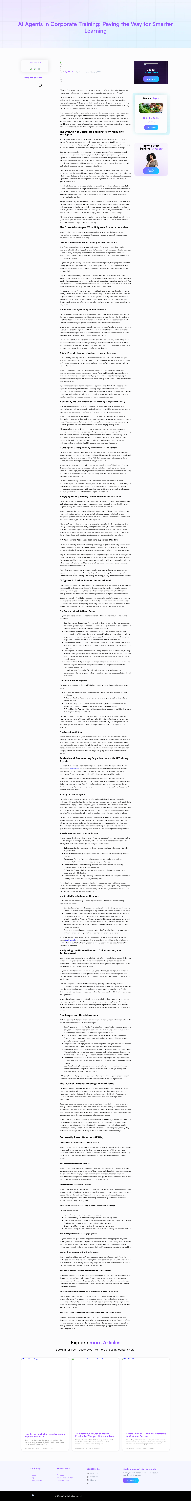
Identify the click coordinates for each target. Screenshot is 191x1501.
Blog (32, 1478)
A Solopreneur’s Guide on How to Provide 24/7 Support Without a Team (94, 1435)
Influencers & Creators (65, 1478)
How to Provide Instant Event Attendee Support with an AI (45, 1435)
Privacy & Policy (36, 1480)
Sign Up (33, 1475)
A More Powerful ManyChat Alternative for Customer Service (146, 1435)
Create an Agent (63, 1480)
